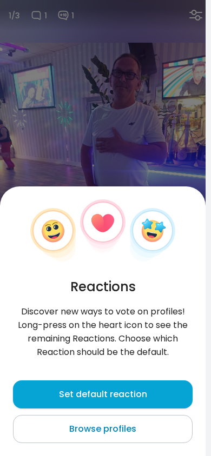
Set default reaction (103, 394)
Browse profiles (102, 429)
